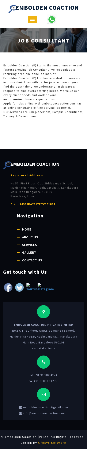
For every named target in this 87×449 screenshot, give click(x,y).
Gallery (29, 252)
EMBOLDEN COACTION (47, 7)
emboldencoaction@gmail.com (45, 407)
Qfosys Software (52, 443)
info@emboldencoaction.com (44, 413)
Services (29, 245)
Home (26, 229)
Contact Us (32, 260)
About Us (30, 237)
